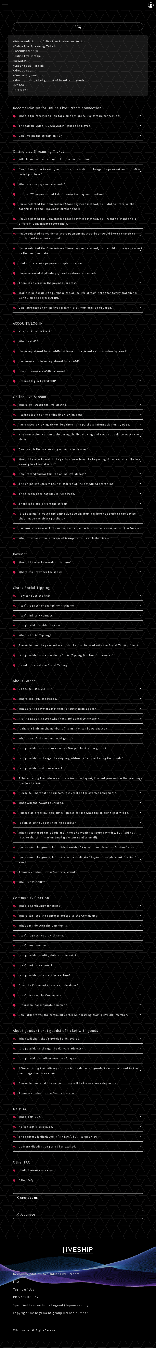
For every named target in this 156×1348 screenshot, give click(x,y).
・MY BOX (19, 85)
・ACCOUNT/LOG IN (25, 51)
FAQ (16, 1282)
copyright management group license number (50, 1313)
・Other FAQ (21, 90)
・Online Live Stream (27, 56)
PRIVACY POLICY (26, 1297)
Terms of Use (24, 1289)
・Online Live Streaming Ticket (34, 46)
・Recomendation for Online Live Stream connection (49, 41)
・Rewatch (20, 60)
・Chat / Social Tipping (28, 65)
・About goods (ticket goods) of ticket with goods (48, 80)
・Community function (28, 75)
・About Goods (23, 70)
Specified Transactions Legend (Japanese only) (51, 1305)
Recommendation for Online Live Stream (46, 1274)
